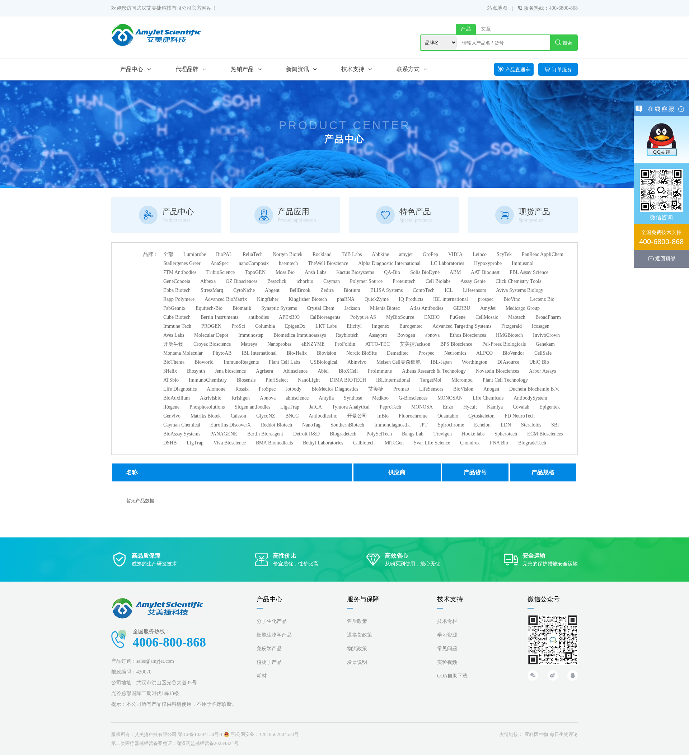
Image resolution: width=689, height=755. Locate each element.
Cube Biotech (177, 317)
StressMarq (212, 290)
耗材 (262, 676)
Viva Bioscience (230, 443)
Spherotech (506, 434)
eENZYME (313, 344)
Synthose (353, 398)
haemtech (288, 263)
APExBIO (289, 317)
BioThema (173, 362)
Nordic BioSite (361, 353)
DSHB (170, 443)
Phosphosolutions (207, 407)
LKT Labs (326, 326)
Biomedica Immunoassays (299, 335)
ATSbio (171, 380)
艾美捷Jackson (415, 344)
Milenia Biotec (385, 308)
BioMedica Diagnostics (334, 389)
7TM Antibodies (179, 272)
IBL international (450, 299)
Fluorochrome (413, 416)
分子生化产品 (272, 621)
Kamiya (495, 407)
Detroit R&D (306, 434)
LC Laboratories (447, 263)
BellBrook (300, 290)
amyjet (406, 254)
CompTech (424, 290)
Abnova (268, 398)
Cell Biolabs (438, 281)
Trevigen (442, 434)
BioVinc (511, 299)
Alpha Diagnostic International (389, 263)
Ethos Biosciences (468, 335)
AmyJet (488, 308)
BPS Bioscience (456, 344)
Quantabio (447, 416)
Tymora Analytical (351, 407)
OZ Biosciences (241, 281)
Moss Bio (285, 272)
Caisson (238, 416)
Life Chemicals (488, 398)
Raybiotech (347, 335)
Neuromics (455, 353)
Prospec (426, 353)
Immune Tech (177, 326)
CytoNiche (244, 290)
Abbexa (208, 281)
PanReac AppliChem (542, 254)
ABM (455, 272)
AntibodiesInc (323, 416)
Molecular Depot (211, 335)
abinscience (297, 398)
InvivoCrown (546, 335)
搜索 (567, 43)
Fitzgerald (511, 326)
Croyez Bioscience (212, 344)
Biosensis (246, 380)
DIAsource (508, 362)
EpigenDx (295, 326)
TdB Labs (352, 254)
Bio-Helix (297, 353)
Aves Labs (173, 335)
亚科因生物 (536, 734)
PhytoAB (222, 353)
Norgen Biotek (288, 254)
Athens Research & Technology (434, 371)
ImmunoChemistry (208, 380)
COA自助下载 (452, 676)
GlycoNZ (265, 416)
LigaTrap (289, 407)
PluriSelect (277, 380)
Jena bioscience (230, 371)
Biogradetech (343, 434)
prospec (485, 299)
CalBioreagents (325, 317)
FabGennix (174, 308)
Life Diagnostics (180, 389)
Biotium (352, 290)
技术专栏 (447, 621)
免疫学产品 (269, 648)
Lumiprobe (194, 254)
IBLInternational (393, 380)
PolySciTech (379, 434)
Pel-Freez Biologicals (504, 344)
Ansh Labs (315, 272)
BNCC (292, 416)
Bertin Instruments (219, 317)
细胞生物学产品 (274, 635)
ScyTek (504, 254)
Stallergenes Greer (182, 263)
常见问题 (447, 648)
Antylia (326, 398)
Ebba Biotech (177, 290)
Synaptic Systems (279, 308)
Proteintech (404, 281)
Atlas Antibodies (426, 308)
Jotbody (293, 389)
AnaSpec (220, 263)
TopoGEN (255, 272)
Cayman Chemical (181, 425)
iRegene (171, 407)
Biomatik (242, 308)
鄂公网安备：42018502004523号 (265, 734)
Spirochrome (451, 425)
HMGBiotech (509, 335)
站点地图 (497, 8)
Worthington (474, 362)
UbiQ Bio (539, 362)
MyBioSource (400, 317)
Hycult (470, 407)
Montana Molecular (183, 353)
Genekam (545, 344)
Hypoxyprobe (488, 263)
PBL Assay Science (529, 272)
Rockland (322, 254)
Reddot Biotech (276, 425)
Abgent (272, 290)
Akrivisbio (210, 398)
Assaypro (378, 335)
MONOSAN (450, 398)
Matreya (249, 344)
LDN (506, 425)
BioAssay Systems (181, 434)
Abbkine (380, 254)
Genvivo (172, 416)
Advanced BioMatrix (226, 299)
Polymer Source (366, 281)
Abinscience (295, 371)
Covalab (521, 407)
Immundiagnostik (392, 425)
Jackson (352, 308)
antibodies (258, 317)
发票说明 (357, 662)
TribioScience (220, 272)
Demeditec (397, 353)
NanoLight (309, 380)
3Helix (170, 371)
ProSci (238, 326)
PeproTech (390, 407)
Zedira (327, 290)
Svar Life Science (432, 443)
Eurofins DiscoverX (230, 425)
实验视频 (447, 662)
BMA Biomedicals (274, 443)
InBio (383, 416)
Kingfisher (267, 299)
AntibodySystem (530, 398)
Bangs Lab (412, 434)
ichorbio (304, 281)
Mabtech (516, 317)
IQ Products (411, 299)
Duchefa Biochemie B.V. (534, 389)
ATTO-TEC (377, 344)
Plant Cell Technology (505, 380)
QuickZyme (377, 299)
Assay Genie (473, 281)
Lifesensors (474, 290)
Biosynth (196, 371)
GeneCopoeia (176, 281)
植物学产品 (269, 662)
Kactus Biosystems (355, 272)
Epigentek (549, 407)
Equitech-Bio (209, 308)
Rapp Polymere (178, 299)
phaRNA (346, 299)
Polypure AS (363, 317)
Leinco (480, 254)
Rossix (242, 389)
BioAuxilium (176, 398)
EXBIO (432, 317)
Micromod (462, 380)
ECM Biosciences (545, 434)
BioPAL (224, 254)
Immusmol (523, 263)
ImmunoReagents (241, 362)
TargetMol (430, 380)
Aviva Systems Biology (519, 290)
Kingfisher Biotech (308, 299)
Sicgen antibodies (252, 407)
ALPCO (484, 353)
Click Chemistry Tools (518, 281)
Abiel (323, 371)
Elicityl (354, 326)
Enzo (448, 407)
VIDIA (455, 254)
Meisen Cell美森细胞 (398, 362)
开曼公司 (357, 416)
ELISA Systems (386, 290)
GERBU (461, 308)
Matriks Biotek (206, 416)
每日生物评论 (564, 734)
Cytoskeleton (481, 416)
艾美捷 (375, 389)
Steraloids (531, 425)
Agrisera (264, 371)
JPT (424, 425)
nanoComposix (254, 263)
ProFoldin (345, 344)
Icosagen (540, 326)
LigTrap (195, 443)
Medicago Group (523, 308)
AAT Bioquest (485, 272)
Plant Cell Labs (284, 362)
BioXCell (348, 371)
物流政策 (357, 648)
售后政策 (357, 621)
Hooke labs (473, 434)
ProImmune (380, 371)
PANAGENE (223, 434)
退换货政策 (359, 635)
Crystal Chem (320, 308)
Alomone (216, 389)
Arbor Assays (542, 371)
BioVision (463, 389)
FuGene (457, 317)
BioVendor (513, 353)
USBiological (323, 362)
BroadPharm (548, 317)
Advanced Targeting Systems (461, 326)
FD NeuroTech (520, 416)
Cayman (331, 281)
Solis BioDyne (425, 272)
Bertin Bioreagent (265, 434)
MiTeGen (394, 443)
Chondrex (470, 443)
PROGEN (211, 326)
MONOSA (422, 407)
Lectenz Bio (542, 299)
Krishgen (240, 398)
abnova (432, 335)
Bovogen (406, 335)
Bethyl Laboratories (323, 443)
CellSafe (543, 353)
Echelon (482, 425)
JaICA (315, 407)
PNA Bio (499, 443)
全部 (168, 254)
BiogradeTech (532, 443)
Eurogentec (410, 326)
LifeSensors (431, 389)
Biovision (326, 353)
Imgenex (380, 326)
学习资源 (447, 635)
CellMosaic (486, 317)
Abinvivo (356, 362)
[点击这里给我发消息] (661, 139)
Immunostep (250, 335)
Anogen (491, 389)
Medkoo (380, 398)
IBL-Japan (441, 362)
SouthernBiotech (347, 425)
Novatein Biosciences (497, 371)
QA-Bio (392, 272)
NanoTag (311, 425)
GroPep (430, 254)
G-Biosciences (413, 398)
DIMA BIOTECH (348, 380)
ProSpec (267, 389)
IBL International (259, 353)
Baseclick (276, 281)
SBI (555, 425)
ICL (449, 290)
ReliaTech (253, 254)
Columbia (265, 326)
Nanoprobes (279, 344)
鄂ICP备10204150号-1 (200, 734)
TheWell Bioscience (328, 263)
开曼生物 (173, 344)
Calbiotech (364, 443)
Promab (401, 389)
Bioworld (204, 362)
